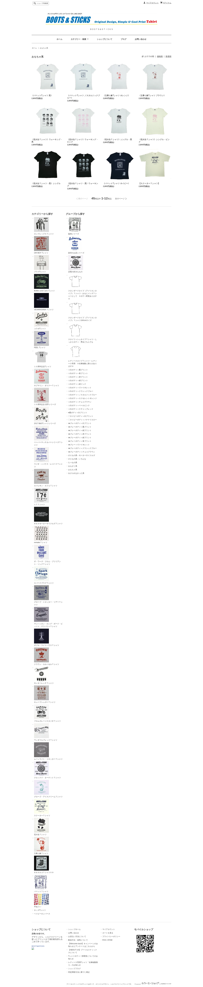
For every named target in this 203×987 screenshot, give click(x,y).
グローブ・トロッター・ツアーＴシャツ (48, 603)
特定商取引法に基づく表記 (79, 972)
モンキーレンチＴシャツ (44, 683)
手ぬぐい (37, 907)
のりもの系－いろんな (77, 459)
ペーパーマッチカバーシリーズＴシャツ (48, 443)
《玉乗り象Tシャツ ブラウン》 (152, 95)
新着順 (168, 56)
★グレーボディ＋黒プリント (79, 427)
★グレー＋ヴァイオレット (79, 445)
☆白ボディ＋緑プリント (78, 380)
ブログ (123, 39)
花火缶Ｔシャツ (40, 835)
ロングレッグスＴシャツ (44, 234)
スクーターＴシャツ (42, 816)
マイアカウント (152, 3)
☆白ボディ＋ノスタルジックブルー (82, 395)
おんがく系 (72, 466)
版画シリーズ (73, 234)
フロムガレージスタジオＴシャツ (47, 721)
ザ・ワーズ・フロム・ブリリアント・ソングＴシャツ (47, 562)
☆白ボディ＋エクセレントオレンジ (82, 398)
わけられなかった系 (76, 473)
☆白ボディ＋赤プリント (78, 377)
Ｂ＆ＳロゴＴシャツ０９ (44, 872)
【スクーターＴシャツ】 (149, 183)
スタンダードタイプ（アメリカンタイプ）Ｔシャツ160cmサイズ (82, 319)
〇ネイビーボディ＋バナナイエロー (82, 420)
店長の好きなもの (75, 272)
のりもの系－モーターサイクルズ (81, 455)
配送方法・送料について (78, 940)
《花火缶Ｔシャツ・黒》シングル (46, 183)
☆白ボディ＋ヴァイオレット (79, 388)
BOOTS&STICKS (38, 946)
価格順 (160, 56)
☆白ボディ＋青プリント (78, 373)
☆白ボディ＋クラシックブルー (80, 391)
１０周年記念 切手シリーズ (45, 404)
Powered (138, 984)
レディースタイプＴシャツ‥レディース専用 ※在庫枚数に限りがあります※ (82, 363)
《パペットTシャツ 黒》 (42, 95)
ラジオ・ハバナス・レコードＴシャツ (48, 465)
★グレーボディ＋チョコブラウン (81, 452)
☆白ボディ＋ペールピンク (79, 405)
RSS (104, 940)
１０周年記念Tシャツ (42, 367)
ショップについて (104, 39)
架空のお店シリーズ (76, 253)
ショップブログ (74, 969)
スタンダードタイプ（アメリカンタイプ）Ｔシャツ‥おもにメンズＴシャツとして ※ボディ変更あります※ (82, 295)
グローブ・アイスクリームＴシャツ (48, 797)
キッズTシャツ (40, 910)
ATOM (109, 940)
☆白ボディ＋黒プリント (78, 370)
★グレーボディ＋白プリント (79, 423)
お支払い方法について (77, 936)
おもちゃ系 (44, 48)
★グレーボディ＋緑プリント (79, 438)
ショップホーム (74, 929)
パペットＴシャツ (41, 891)
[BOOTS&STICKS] (33, 949)
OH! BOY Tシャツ (41, 253)
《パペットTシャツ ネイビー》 (116, 183)
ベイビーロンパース (42, 914)
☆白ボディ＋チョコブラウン (79, 402)
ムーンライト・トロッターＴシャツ (48, 759)
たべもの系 (72, 462)
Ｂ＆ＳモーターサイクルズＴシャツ (48, 524)
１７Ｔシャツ (39, 505)
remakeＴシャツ (40, 542)
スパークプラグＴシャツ (44, 583)
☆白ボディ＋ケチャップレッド (80, 409)
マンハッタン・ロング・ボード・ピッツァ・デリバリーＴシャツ (48, 625)
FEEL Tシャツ (39, 347)
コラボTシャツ (40, 329)
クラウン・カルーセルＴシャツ (46, 664)
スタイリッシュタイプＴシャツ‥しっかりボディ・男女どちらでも (82, 340)
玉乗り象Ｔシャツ (41, 853)
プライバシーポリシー (111, 936)
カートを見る (107, 933)
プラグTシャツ (40, 272)
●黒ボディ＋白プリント (77, 413)
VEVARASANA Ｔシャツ (43, 310)
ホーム (59, 39)
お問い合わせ (140, 39)
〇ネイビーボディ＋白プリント (80, 416)
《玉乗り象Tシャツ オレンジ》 (116, 95)
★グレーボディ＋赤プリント (79, 434)
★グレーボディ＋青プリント (79, 441)
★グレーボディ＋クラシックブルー (82, 448)
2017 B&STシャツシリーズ (45, 423)
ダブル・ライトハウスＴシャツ (46, 645)
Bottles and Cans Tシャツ (44, 291)
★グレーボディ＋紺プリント (79, 430)
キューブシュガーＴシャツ (44, 702)
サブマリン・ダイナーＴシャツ (46, 386)
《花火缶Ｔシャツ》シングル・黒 (117, 139)
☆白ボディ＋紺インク (77, 384)
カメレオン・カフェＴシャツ (45, 486)
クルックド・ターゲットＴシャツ (47, 778)
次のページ (120, 198)
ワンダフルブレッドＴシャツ (45, 740)
